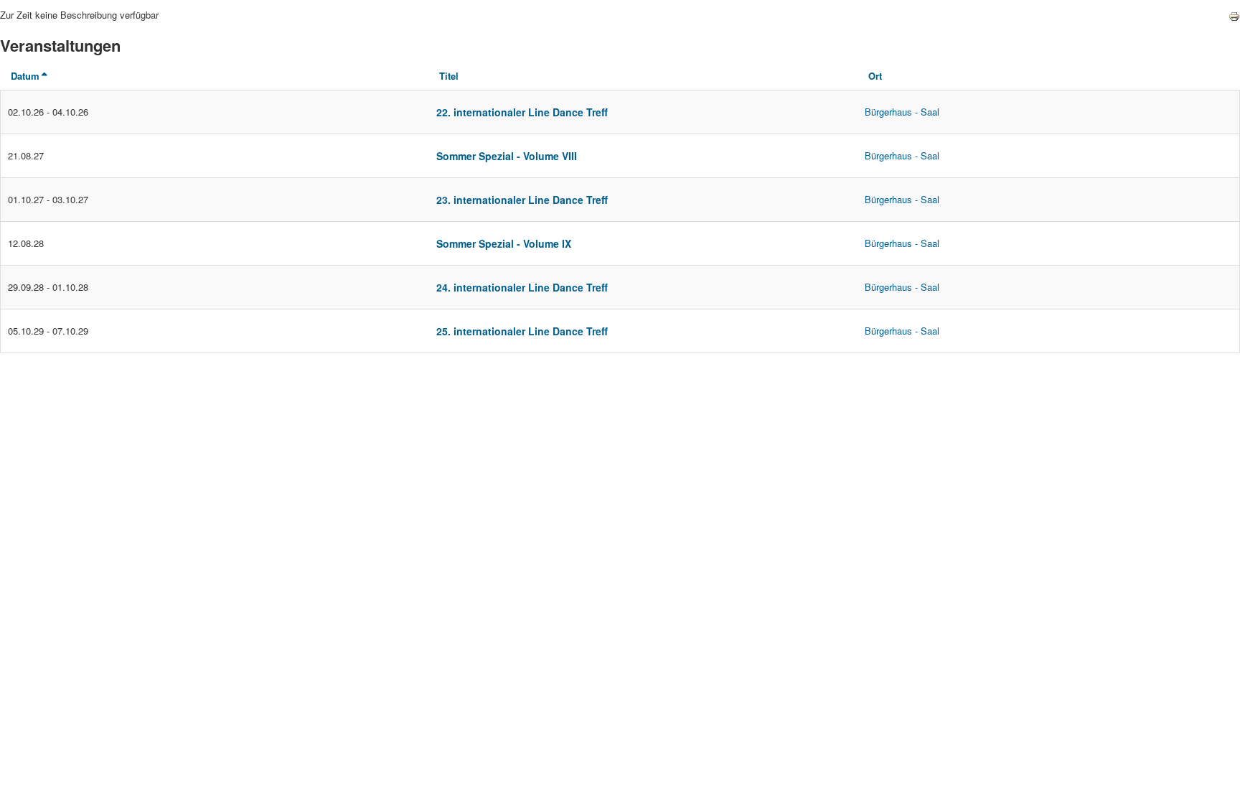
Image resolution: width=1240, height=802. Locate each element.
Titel (449, 76)
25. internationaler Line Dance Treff (522, 331)
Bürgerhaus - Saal (902, 111)
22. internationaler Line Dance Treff (522, 112)
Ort (875, 76)
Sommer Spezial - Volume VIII (506, 156)
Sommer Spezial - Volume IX (503, 243)
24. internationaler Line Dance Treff (522, 287)
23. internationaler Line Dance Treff (522, 199)
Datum (25, 76)
